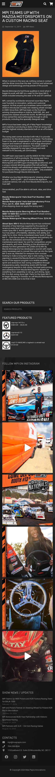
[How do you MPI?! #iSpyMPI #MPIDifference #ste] (27, 604)
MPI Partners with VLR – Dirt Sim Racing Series (22, 726)
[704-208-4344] (5, 746)
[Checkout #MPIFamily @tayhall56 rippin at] (27, 656)
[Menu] (3, 4)
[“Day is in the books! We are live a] (27, 447)
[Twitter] (24, 757)
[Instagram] (15, 757)
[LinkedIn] (33, 757)
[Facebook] (6, 757)
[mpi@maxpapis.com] (5, 742)
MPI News (30, 27)
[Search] (45, 4)
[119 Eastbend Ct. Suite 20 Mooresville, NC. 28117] (5, 750)
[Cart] (51, 4)
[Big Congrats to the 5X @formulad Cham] (27, 395)
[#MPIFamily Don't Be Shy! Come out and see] (27, 500)
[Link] (16, 4)
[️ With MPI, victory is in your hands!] (27, 552)
